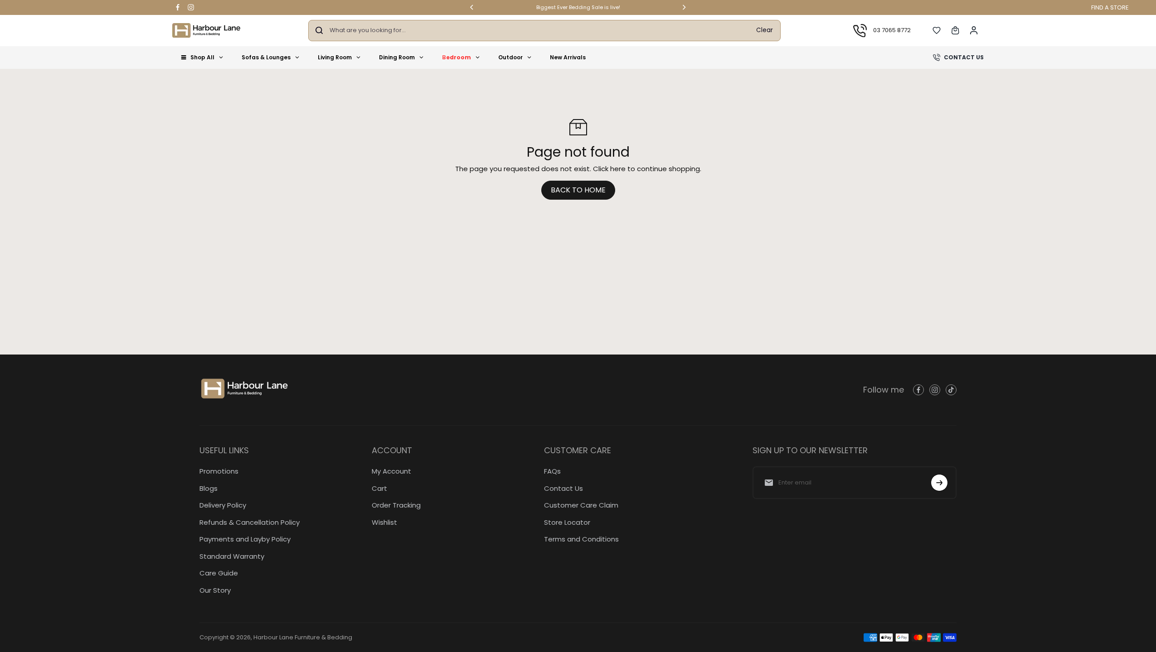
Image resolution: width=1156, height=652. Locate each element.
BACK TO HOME (578, 190)
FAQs (552, 471)
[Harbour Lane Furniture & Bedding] (206, 30)
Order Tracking (396, 505)
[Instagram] (190, 7)
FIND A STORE (1110, 7)
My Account (391, 471)
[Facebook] (177, 7)
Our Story (215, 590)
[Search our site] (319, 30)
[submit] (939, 482)
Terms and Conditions (581, 539)
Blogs (208, 488)
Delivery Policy (222, 505)
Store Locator (567, 522)
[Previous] (472, 7)
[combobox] (539, 30)
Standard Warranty (231, 556)
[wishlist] (937, 30)
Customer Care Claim (581, 505)
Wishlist (384, 522)
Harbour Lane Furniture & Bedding (302, 637)
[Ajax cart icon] (955, 30)
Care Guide (218, 573)
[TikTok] (951, 389)
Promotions (218, 471)
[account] (974, 30)
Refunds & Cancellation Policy (249, 522)
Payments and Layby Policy (245, 539)
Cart (379, 488)
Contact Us (563, 488)
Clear (764, 30)
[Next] (683, 7)
